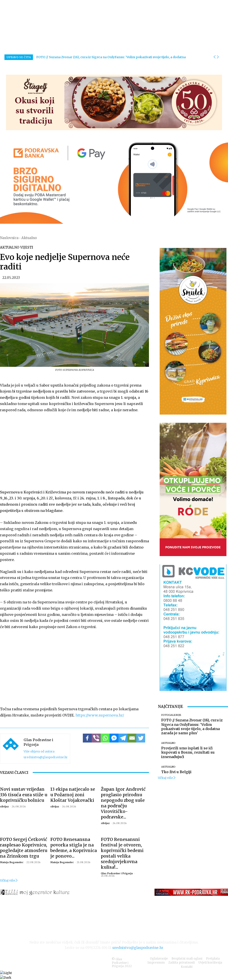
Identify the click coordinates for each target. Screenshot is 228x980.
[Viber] (96, 738)
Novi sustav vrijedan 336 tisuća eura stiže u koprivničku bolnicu (23, 794)
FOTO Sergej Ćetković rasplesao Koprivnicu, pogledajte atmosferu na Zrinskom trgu (23, 848)
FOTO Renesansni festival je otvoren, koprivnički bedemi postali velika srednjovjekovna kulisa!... (122, 853)
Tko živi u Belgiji (176, 772)
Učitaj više (7, 880)
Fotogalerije (171, 715)
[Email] (131, 738)
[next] (218, 57)
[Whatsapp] (105, 738)
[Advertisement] (74, 450)
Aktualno (29, 238)
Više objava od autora (39, 751)
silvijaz (4, 806)
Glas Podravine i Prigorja (38, 742)
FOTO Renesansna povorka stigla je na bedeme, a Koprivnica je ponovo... (73, 848)
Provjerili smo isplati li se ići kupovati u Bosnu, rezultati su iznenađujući (188, 752)
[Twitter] (140, 738)
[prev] (214, 57)
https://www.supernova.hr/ (99, 715)
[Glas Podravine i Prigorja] (10, 748)
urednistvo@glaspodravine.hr (46, 757)
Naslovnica (9, 238)
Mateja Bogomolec (11, 862)
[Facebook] (87, 738)
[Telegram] (122, 738)
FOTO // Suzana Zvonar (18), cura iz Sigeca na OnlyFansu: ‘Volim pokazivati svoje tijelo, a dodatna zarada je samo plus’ (192, 726)
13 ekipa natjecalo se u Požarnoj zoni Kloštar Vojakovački (72, 794)
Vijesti (26, 247)
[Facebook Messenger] (114, 738)
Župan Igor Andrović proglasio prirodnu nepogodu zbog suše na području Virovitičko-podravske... (123, 803)
